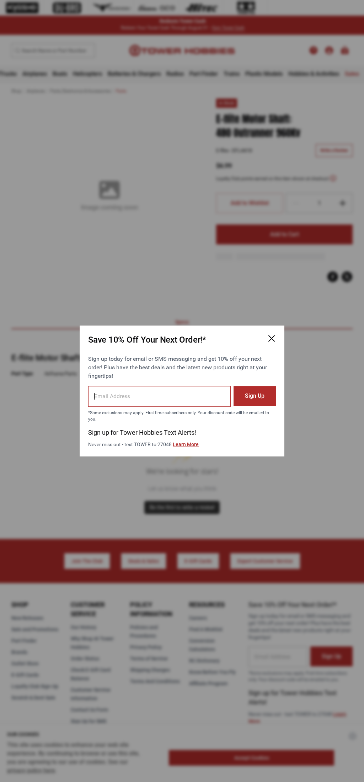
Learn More (186, 444)
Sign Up (254, 395)
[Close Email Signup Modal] (271, 338)
